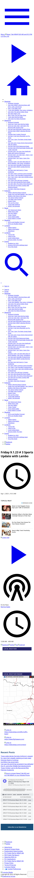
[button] (17, 508)
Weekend (7, 121)
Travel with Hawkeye (14, 204)
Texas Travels (12, 215)
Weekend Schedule (13, 122)
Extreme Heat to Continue (9, 760)
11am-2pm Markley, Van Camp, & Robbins (20, 110)
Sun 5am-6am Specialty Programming (19, 165)
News (6, 208)
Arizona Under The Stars (15, 240)
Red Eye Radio (5, 607)
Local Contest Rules (13, 238)
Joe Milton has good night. (10, 762)
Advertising (11, 231)
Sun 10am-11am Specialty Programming (19, 175)
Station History (12, 227)
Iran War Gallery (12, 213)
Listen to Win (11, 236)
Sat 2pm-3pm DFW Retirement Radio (18, 146)
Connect (7, 226)
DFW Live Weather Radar (15, 224)
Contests (7, 233)
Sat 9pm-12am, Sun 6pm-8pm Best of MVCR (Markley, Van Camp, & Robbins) (19, 162)
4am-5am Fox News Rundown (17, 119)
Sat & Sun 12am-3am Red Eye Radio (18, 124)
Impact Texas (12, 201)
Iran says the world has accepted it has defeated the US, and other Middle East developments (17, 765)
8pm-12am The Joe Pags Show (17, 115)
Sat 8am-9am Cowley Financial (17, 134)
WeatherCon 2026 (13, 243)
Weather (7, 220)
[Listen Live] (17, 554)
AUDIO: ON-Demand (14, 206)
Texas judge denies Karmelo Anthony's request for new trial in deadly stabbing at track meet (17, 757)
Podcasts (7, 191)
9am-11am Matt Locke (14, 108)
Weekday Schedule (13, 103)
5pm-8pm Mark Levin (14, 113)
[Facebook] (8, 442)
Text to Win (11, 234)
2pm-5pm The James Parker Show (18, 112)
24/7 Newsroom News (14, 210)
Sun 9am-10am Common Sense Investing (20, 173)
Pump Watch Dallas (13, 217)
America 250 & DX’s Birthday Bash (18, 245)
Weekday (7, 102)
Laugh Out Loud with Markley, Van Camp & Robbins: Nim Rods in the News (20, 195)
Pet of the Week (12, 247)
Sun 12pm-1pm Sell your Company (18, 180)
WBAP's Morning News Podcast (17, 192)
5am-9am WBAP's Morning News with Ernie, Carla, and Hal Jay (19, 106)
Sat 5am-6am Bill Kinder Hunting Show (19, 129)
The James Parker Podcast (15, 198)
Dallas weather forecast (17, 670)
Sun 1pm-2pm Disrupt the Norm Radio (19, 182)
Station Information (13, 229)
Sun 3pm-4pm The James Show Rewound (20, 184)
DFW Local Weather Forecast (16, 222)
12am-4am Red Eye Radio (15, 117)
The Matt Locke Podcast (15, 199)
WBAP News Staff (13, 211)
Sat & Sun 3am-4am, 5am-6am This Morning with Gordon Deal (18, 126)
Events (6, 242)
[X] (7, 444)
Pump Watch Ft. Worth (14, 218)
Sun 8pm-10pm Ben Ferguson (16, 189)
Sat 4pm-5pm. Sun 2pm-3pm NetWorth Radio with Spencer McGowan (19, 152)
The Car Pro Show (13, 203)
